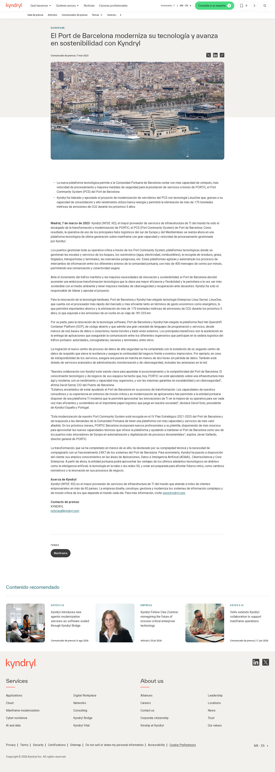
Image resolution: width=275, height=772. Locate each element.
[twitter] (265, 662)
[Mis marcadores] (254, 6)
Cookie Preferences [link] (182, 745)
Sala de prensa (35, 15)
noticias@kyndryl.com (65, 511)
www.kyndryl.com (174, 493)
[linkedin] (256, 662)
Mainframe (58, 28)
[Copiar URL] (222, 55)
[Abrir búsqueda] (265, 5)
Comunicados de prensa (74, 15)
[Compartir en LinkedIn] (215, 55)
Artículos (52, 15)
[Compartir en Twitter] (208, 55)
